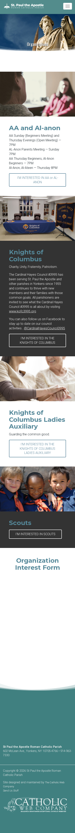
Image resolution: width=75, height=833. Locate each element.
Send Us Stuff (11, 790)
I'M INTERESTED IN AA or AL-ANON (37, 180)
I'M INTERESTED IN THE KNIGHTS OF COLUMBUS (37, 340)
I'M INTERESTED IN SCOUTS (35, 534)
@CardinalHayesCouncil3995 (44, 328)
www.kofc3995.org (22, 311)
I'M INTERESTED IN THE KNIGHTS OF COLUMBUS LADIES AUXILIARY (37, 448)
